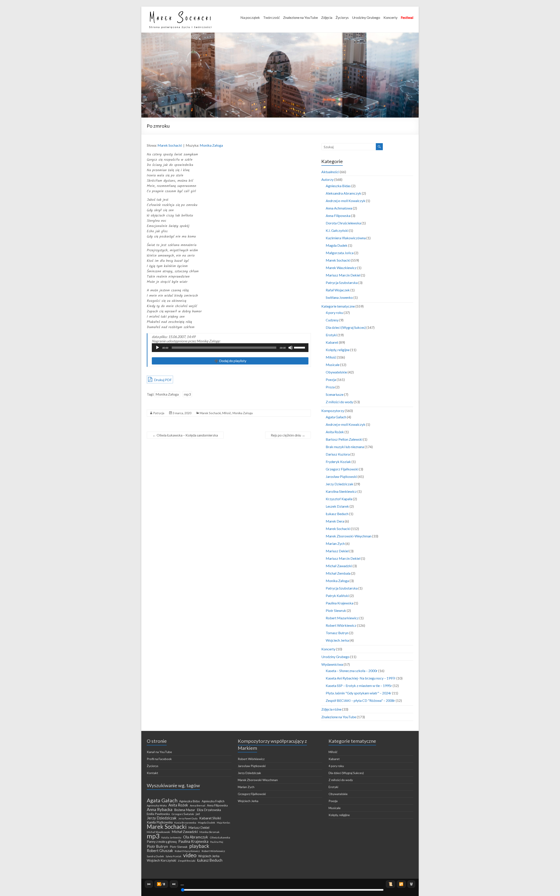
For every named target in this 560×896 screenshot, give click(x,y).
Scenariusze (334, 394)
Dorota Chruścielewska (343, 223)
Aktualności (330, 172)
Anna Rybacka (159, 810)
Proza (330, 387)
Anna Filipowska (338, 215)
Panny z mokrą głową (162, 841)
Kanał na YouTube (159, 752)
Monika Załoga (211, 145)
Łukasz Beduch (337, 514)
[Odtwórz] (157, 347)
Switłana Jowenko (339, 297)
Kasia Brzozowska (185, 822)
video (189, 855)
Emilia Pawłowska (158, 814)
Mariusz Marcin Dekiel (343, 275)
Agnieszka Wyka (157, 805)
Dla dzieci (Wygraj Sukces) (346, 327)
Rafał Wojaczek (338, 290)
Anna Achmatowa (339, 208)
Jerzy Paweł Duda (188, 818)
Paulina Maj (216, 841)
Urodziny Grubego (366, 17)
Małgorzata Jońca (340, 253)
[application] (230, 347)
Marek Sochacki (170, 145)
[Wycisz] (290, 347)
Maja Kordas (223, 822)
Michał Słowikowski (158, 832)
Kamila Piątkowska (160, 822)
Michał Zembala (338, 573)
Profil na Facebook (159, 759)
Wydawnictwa (332, 664)
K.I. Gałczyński (337, 230)
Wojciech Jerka (337, 640)
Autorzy (327, 179)
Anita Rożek (335, 432)
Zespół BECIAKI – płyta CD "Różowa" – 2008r (360, 700)
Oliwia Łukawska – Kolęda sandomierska (185, 435)
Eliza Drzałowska (209, 810)
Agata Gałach (336, 417)
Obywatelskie (336, 372)
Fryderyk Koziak (338, 461)
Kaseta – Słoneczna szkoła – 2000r (352, 671)
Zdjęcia (326, 17)
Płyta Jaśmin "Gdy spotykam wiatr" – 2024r (358, 693)
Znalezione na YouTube (300, 17)
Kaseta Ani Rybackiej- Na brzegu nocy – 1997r (361, 678)
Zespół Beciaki (186, 860)
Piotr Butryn (157, 846)
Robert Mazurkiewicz (342, 618)
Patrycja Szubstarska (342, 282)
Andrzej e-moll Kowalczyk (345, 201)
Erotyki (331, 335)
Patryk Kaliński (337, 595)
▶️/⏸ (161, 884)
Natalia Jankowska (171, 837)
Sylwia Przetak (173, 856)
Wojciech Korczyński (161, 860)
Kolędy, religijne (338, 350)
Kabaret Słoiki (210, 818)
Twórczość (271, 17)
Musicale (333, 365)
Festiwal (407, 17)
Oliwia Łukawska (220, 837)
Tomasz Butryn (337, 633)
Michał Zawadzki (339, 566)
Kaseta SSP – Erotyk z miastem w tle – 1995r (359, 685)
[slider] (300, 347)
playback (199, 846)
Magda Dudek (336, 245)
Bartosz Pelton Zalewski (344, 439)
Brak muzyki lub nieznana (345, 447)
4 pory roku (334, 312)
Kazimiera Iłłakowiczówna (346, 238)
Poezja (331, 379)
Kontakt (152, 773)
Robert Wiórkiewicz (341, 625)
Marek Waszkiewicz (341, 268)
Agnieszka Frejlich (213, 801)
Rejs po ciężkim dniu (288, 435)
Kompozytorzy (332, 410)
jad (198, 814)
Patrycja (158, 413)
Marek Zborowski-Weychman (348, 536)
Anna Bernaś (197, 805)
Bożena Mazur (184, 810)
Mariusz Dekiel (337, 551)
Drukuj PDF (162, 380)
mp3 (187, 394)
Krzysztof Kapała (339, 499)
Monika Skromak (209, 832)
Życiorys (342, 17)
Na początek (250, 17)
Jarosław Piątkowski (341, 476)
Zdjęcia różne (331, 709)
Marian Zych (335, 543)
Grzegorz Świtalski (183, 814)
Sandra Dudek (155, 856)
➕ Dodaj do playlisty (230, 361)
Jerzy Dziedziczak (339, 484)
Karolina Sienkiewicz (341, 491)
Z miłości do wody (339, 402)
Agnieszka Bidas (338, 186)
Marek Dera (335, 521)
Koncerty (390, 17)
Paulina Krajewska (339, 603)
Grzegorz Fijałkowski (342, 469)
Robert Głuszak (160, 851)
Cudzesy (332, 320)
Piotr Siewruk (336, 610)
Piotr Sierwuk (178, 846)
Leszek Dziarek (337, 506)
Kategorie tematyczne (338, 306)
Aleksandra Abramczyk (343, 193)
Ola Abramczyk (195, 837)
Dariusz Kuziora (338, 454)
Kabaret (332, 342)
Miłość (226, 413)
